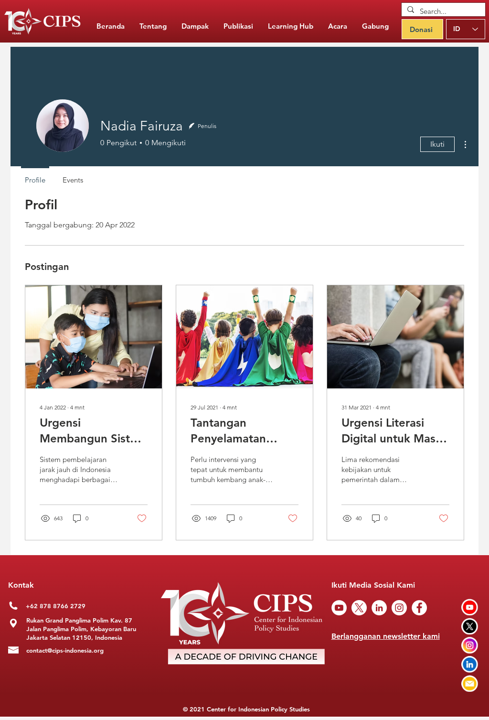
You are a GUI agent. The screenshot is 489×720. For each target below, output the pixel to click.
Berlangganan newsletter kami (385, 636)
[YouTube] (339, 607)
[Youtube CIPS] (469, 607)
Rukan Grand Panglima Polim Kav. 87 (79, 620)
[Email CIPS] (469, 683)
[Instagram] (399, 607)
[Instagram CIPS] (469, 645)
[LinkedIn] (379, 607)
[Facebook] (419, 607)
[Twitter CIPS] (469, 626)
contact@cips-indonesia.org (65, 650)
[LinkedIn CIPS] (469, 664)
